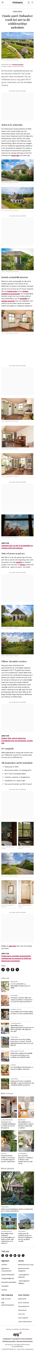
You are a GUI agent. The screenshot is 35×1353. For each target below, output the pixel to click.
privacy (23, 565)
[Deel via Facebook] (12, 969)
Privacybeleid (16, 1338)
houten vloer (12, 291)
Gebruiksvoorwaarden (9, 1341)
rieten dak (15, 155)
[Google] (2, 1255)
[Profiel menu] (29, 2)
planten (19, 562)
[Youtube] (15, 1255)
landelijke (24, 298)
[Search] (32, 2)
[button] (26, 1338)
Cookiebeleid (7, 1338)
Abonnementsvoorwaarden (24, 1341)
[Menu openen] (2, 2)
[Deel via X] (17, 969)
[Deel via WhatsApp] (8, 969)
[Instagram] (11, 1255)
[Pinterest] (19, 1255)
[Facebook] (6, 1255)
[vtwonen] (17, 2)
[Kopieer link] (3, 969)
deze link (12, 946)
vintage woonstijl (8, 301)
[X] (23, 1255)
